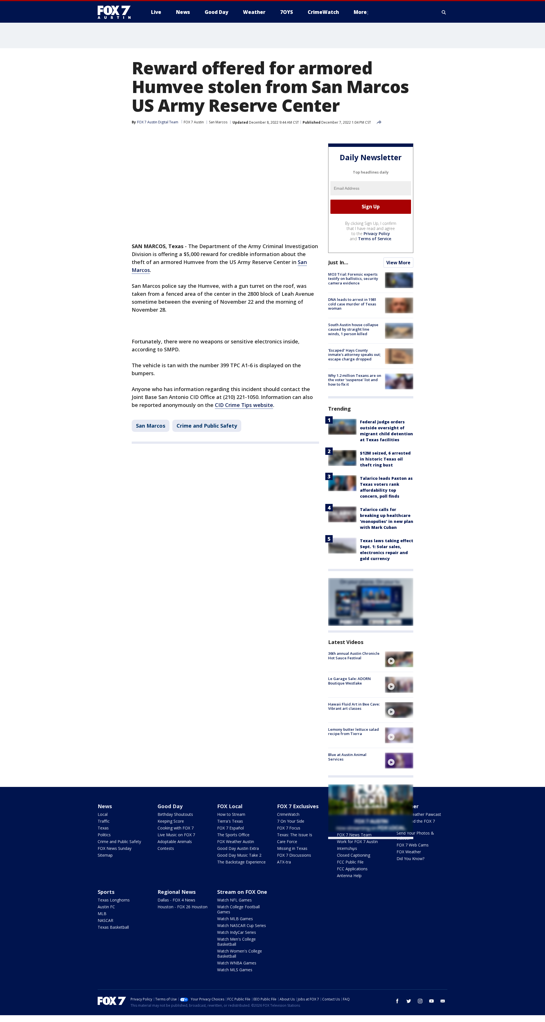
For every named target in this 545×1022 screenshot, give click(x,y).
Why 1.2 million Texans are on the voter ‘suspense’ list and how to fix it (354, 380)
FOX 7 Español (230, 828)
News (105, 806)
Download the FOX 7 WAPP (416, 823)
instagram (420, 1001)
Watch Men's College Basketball (236, 941)
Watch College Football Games (238, 909)
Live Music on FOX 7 (176, 834)
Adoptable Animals (175, 841)
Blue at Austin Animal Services (347, 757)
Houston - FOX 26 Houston (182, 906)
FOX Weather (409, 851)
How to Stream (231, 814)
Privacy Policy (377, 233)
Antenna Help (349, 875)
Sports (106, 891)
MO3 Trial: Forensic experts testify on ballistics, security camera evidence (353, 279)
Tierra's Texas (230, 821)
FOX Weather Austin (235, 841)
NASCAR (105, 920)
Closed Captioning (353, 855)
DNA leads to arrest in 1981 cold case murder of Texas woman (352, 304)
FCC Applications (352, 868)
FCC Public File (350, 862)
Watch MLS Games (234, 969)
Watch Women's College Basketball (239, 953)
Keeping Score (171, 821)
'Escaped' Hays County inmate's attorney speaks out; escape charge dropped (354, 355)
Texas (103, 828)
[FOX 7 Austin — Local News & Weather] (116, 12)
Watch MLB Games (235, 918)
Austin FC (106, 906)
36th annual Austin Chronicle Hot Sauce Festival (354, 655)
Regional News (177, 891)
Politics (104, 834)
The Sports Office (233, 834)
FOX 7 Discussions (294, 855)
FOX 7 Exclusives (297, 806)
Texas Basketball (113, 927)
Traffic (104, 821)
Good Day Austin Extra (238, 848)
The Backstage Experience (241, 862)
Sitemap (105, 855)
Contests (166, 848)
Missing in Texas (292, 848)
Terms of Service (374, 238)
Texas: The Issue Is (294, 834)
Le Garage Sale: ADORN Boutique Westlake (349, 681)
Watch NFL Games (234, 900)
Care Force (287, 841)
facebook (397, 1001)
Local (103, 814)
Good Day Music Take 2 (239, 855)
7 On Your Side (290, 821)
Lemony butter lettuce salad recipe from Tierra (353, 731)
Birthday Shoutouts (175, 814)
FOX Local (229, 806)
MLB (102, 913)
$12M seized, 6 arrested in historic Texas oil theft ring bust (385, 459)
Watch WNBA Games (236, 963)
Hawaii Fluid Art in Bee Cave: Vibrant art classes (354, 706)
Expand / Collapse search (444, 12)
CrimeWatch (288, 814)
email (442, 1001)
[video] (399, 659)
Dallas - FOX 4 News (176, 900)
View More (398, 262)
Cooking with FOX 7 (176, 828)
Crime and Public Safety (207, 425)
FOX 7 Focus (288, 828)
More (360, 12)
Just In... (338, 262)
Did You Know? (410, 858)
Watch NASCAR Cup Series (241, 925)
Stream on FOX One (242, 891)
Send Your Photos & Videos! (415, 835)
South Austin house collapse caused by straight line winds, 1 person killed (353, 329)
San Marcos (218, 122)
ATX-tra (284, 862)
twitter (408, 1001)
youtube (431, 1001)
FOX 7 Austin (194, 122)
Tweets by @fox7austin (353, 846)
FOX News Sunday (114, 848)
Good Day (170, 806)
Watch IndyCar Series (236, 932)
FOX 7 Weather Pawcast (419, 814)
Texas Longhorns (114, 900)
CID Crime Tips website (244, 405)
